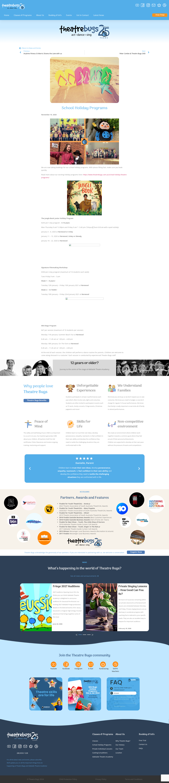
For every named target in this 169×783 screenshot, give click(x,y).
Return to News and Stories (31, 48)
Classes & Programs (23, 15)
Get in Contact (82, 15)
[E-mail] (91, 664)
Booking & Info (55, 15)
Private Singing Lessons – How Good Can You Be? (132, 590)
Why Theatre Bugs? (123, 741)
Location (119, 753)
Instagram (78, 668)
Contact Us (143, 744)
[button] (30, 468)
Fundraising (103, 668)
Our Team (119, 749)
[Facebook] (66, 664)
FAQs (141, 748)
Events (69, 15)
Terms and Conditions (133, 779)
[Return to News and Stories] (20, 48)
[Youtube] (53, 664)
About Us (40, 15)
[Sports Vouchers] (115, 664)
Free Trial (142, 740)
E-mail (90, 668)
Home (6, 15)
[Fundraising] (103, 664)
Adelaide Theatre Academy (102, 757)
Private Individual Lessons (102, 749)
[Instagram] (78, 664)
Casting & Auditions (99, 753)
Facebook (66, 668)
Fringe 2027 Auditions (66, 586)
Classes (95, 741)
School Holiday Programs (101, 745)
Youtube (53, 668)
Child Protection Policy (68, 779)
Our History (120, 745)
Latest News (98, 15)
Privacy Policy (100, 779)
